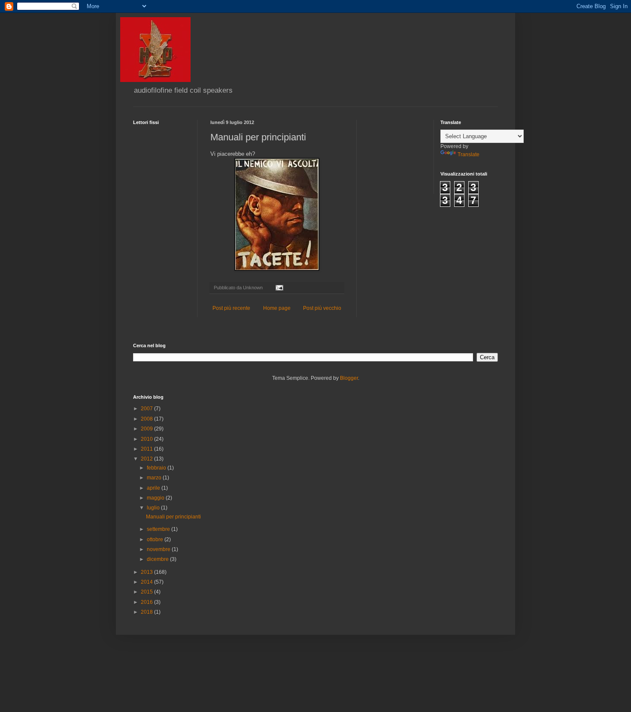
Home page (277, 308)
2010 (147, 439)
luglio (154, 508)
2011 (147, 449)
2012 (147, 459)
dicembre (158, 559)
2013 (147, 572)
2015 (147, 592)
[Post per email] (279, 287)
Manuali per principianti (173, 517)
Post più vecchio (322, 308)
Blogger (349, 378)
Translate (468, 154)
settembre (159, 529)
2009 (147, 429)
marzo (155, 478)
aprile (154, 488)
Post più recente (231, 308)
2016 (147, 602)
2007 (147, 409)
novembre (159, 549)
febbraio (157, 468)
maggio (156, 498)
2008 (147, 419)
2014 (147, 582)
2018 (147, 612)
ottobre (155, 539)
